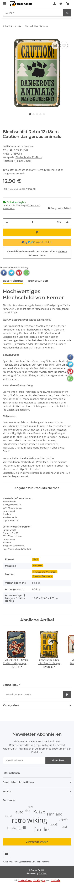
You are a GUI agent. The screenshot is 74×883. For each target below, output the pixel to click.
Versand (31, 188)
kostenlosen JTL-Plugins (31, 880)
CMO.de (55, 880)
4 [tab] (40, 114)
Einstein (12, 828)
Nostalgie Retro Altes (42, 576)
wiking (37, 819)
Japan (64, 819)
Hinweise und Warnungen (44, 572)
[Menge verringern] (6, 222)
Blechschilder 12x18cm (28, 157)
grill (22, 827)
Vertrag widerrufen (37, 841)
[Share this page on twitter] (11, 272)
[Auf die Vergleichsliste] (55, 45)
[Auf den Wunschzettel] (64, 45)
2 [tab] (34, 114)
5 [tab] (44, 114)
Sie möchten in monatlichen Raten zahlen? (37, 253)
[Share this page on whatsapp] (26, 272)
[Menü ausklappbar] (4, 2)
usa (64, 827)
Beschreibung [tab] (13, 280)
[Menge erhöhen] (67, 222)
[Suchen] (67, 12)
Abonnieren (58, 760)
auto (19, 812)
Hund (8, 816)
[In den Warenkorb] (5, 37)
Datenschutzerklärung (22, 745)
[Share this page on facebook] (3, 272)
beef (53, 824)
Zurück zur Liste (13, 26)
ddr (27, 811)
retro (19, 820)
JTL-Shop (43, 873)
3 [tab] (37, 114)
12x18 (35, 559)
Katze (39, 812)
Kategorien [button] (11, 705)
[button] (54, 3)
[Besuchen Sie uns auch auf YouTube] (6, 854)
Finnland (54, 814)
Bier (30, 806)
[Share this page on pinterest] (18, 272)
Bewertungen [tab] (38, 280)
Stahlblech (37, 565)
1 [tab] (30, 114)
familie (41, 829)
